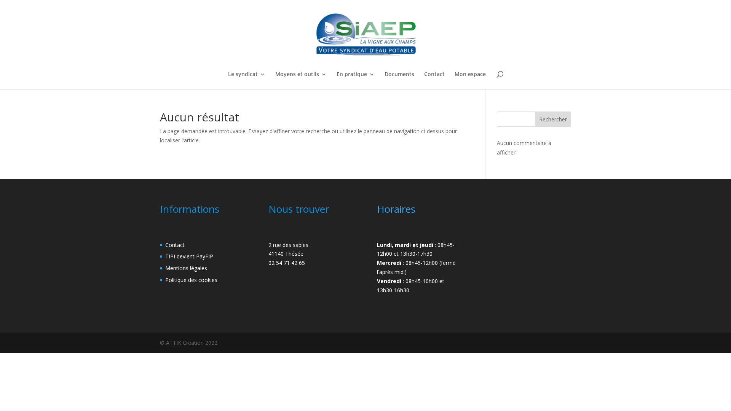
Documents (399, 75)
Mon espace (470, 75)
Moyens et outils (297, 75)
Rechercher (553, 119)
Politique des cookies (191, 280)
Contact (434, 75)
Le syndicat (243, 75)
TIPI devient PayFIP (189, 256)
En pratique (352, 75)
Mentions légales (186, 268)
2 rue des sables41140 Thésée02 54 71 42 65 (288, 254)
